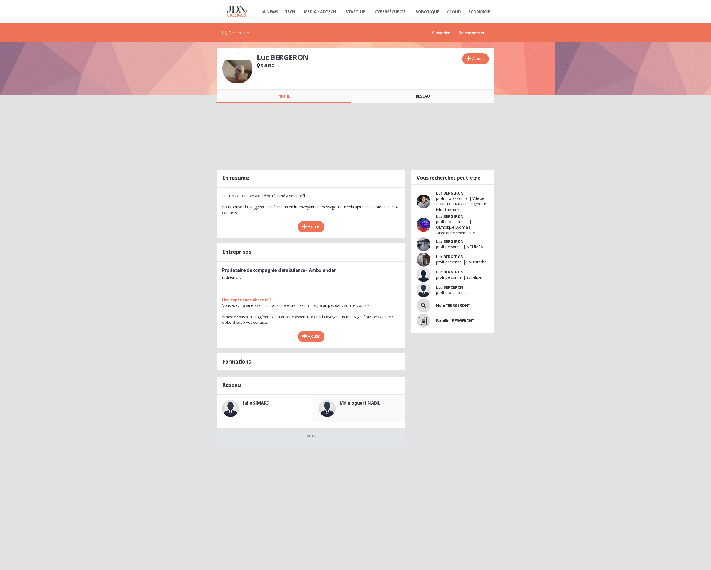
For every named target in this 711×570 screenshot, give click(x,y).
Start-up (355, 11)
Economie (479, 11)
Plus (311, 436)
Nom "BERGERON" (453, 305)
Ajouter (478, 58)
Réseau (423, 96)
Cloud (454, 11)
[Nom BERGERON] (423, 305)
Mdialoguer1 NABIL (360, 403)
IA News (270, 11)
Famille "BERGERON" (455, 320)
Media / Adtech (320, 11)
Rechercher (239, 32)
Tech (290, 11)
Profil (283, 96)
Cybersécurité (390, 11)
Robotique (427, 11)
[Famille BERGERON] (423, 321)
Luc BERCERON (449, 287)
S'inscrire (441, 32)
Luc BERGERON (450, 193)
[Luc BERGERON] (237, 68)
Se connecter (472, 32)
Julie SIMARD (256, 403)
